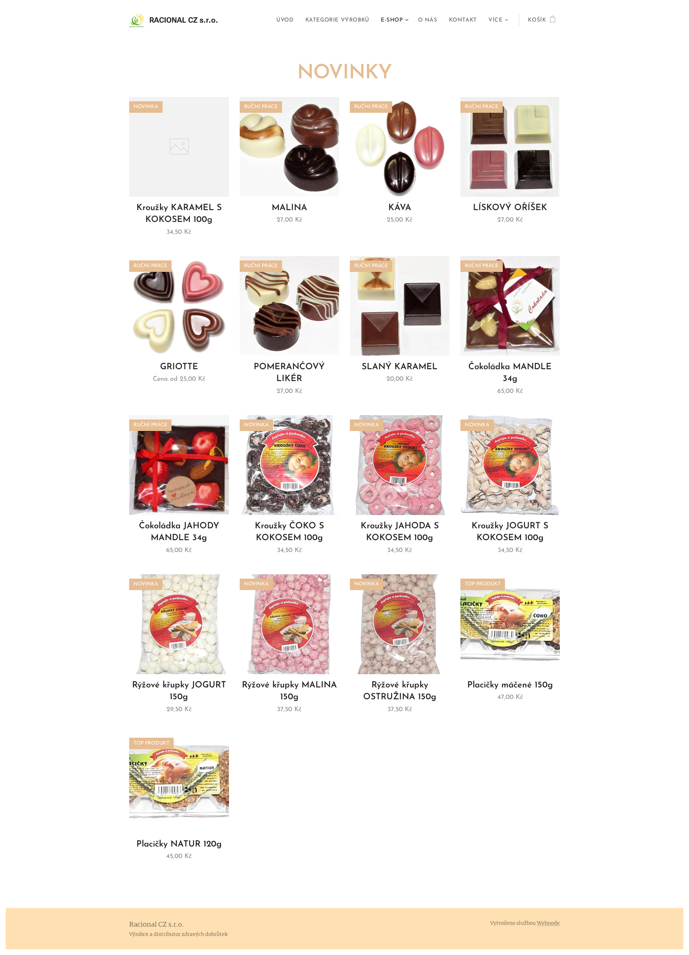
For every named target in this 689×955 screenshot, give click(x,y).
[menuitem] (287, 20)
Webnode (548, 923)
